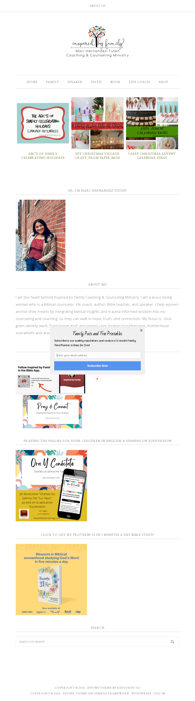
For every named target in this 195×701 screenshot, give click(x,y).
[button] (97, 334)
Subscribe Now (97, 365)
